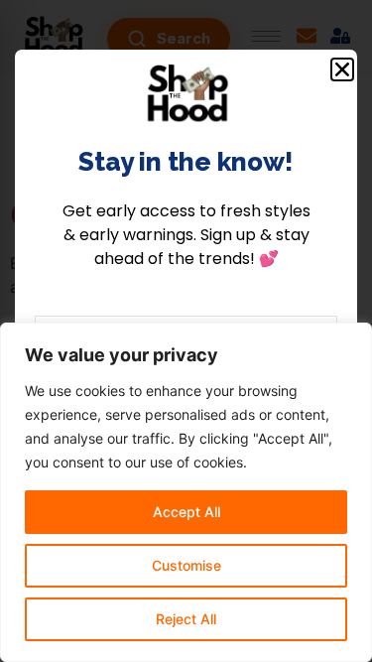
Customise (186, 565)
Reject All (186, 618)
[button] (342, 69)
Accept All (186, 511)
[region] (186, 492)
